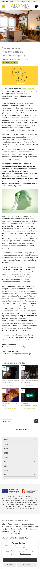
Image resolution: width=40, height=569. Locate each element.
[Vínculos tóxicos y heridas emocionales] (10, 372)
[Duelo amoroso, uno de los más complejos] (29, 372)
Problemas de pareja (10, 62)
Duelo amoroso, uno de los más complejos (29, 381)
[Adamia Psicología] (20, 6)
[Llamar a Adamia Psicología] (3, 6)
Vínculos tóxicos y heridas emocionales (10, 381)
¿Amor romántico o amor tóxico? (10, 405)
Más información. (25, 554)
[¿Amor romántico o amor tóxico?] (10, 395)
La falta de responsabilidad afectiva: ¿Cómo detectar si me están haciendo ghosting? (29, 405)
